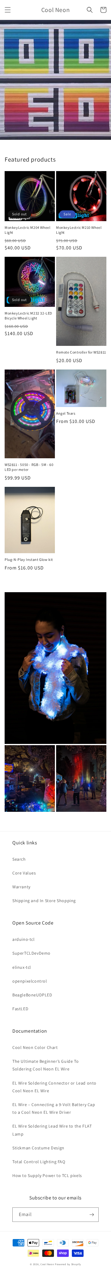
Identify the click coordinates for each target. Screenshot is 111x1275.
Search (19, 859)
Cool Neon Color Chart (35, 1047)
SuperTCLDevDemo (31, 953)
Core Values (24, 873)
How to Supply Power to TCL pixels (47, 1175)
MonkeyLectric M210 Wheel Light (78, 230)
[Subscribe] (91, 1214)
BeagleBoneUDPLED (32, 995)
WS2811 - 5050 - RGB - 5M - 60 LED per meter (29, 467)
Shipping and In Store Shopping (44, 900)
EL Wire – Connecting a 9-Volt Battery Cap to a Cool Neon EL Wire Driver (53, 1108)
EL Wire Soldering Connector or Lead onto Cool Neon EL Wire (54, 1086)
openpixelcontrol (29, 981)
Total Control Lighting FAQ (38, 1161)
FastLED (20, 1008)
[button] (7, 10)
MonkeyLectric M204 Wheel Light (27, 230)
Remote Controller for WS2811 (81, 352)
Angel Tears (66, 413)
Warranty (21, 887)
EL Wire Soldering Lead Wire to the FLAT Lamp (52, 1129)
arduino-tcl (23, 939)
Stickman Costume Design (38, 1148)
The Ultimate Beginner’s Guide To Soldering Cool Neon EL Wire (45, 1065)
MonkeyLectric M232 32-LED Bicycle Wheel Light (28, 315)
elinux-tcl (21, 967)
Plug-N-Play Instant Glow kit (29, 559)
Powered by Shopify (68, 1264)
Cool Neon (47, 1264)
